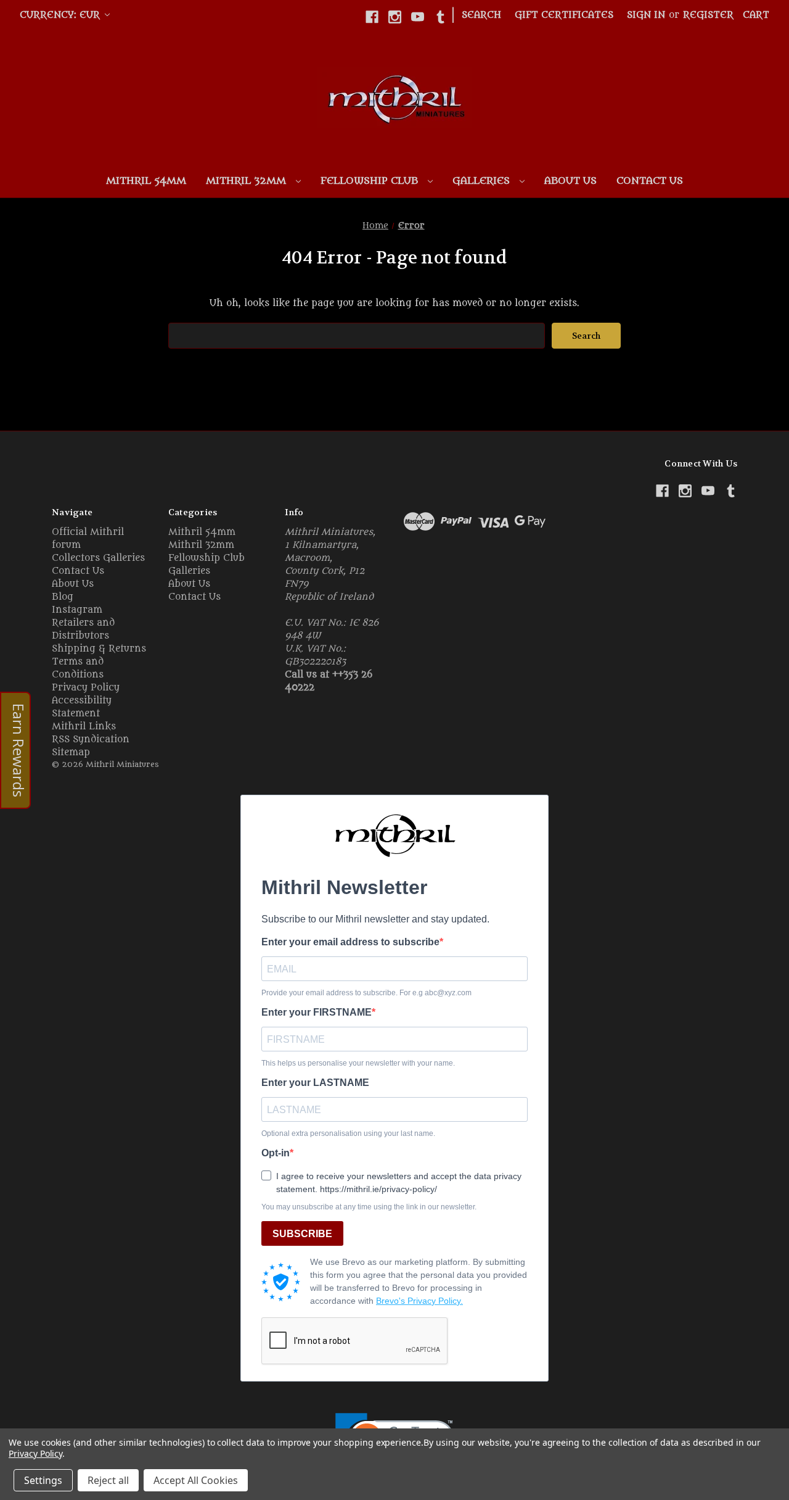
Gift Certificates (564, 15)
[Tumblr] (440, 16)
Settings (43, 1480)
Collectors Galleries (98, 558)
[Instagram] (394, 16)
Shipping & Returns (99, 649)
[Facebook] (372, 16)
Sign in (646, 15)
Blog (62, 597)
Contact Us (649, 180)
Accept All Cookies (195, 1480)
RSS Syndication (90, 739)
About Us (570, 180)
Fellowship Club (371, 180)
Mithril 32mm (247, 180)
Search (481, 15)
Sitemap (71, 752)
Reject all (108, 1480)
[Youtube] (417, 16)
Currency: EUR (61, 15)
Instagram (77, 610)
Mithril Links (84, 726)
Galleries (482, 180)
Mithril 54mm (146, 180)
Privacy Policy (86, 687)
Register (708, 15)
